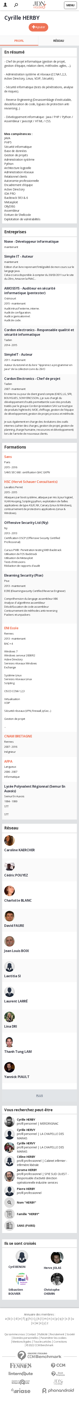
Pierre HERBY (26, 1189)
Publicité (43, 1334)
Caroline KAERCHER (19, 850)
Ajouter (40, 27)
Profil (19, 41)
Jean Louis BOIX (16, 950)
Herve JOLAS (52, 1268)
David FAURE (14, 925)
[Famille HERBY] (9, 1214)
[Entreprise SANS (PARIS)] (9, 1225)
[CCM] (58, 1365)
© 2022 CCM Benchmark (39, 1345)
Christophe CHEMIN (52, 1292)
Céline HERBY (26, 1157)
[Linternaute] (21, 1374)
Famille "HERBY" (28, 1214)
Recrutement (57, 1334)
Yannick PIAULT (16, 1076)
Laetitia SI (12, 976)
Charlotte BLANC (18, 900)
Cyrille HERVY (26, 1130)
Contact (31, 1334)
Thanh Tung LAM (18, 1051)
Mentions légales (21, 1341)
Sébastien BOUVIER (15, 1292)
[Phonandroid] (58, 1390)
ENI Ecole (11, 628)
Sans (8, 456)
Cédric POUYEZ (16, 875)
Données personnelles (25, 1338)
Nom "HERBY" (26, 1202)
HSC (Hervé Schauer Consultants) (31, 481)
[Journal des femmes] (21, 1365)
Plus (39, 1095)
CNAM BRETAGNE (18, 736)
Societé (71, 1334)
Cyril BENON (16, 1267)
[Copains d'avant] (21, 1382)
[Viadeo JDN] (58, 1382)
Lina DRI (10, 1026)
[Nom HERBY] (9, 1202)
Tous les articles (42, 1341)
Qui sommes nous (14, 1334)
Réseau (58, 41)
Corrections (60, 1341)
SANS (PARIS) (26, 1226)
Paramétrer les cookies (53, 1338)
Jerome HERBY (27, 1170)
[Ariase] (21, 1390)
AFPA (8, 761)
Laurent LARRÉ (16, 1001)
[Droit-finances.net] (58, 1374)
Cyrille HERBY (26, 1119)
